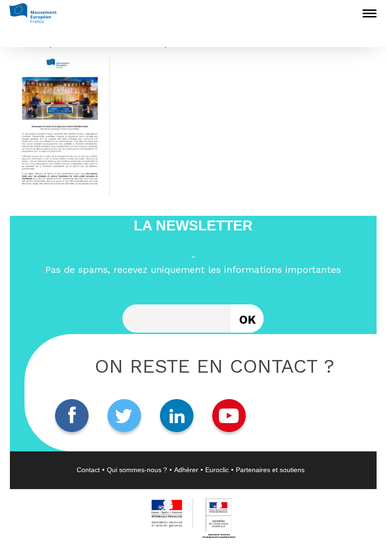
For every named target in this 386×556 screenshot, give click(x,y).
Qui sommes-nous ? (137, 470)
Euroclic (217, 470)
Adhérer (186, 470)
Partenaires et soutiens (270, 470)
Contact (88, 470)
